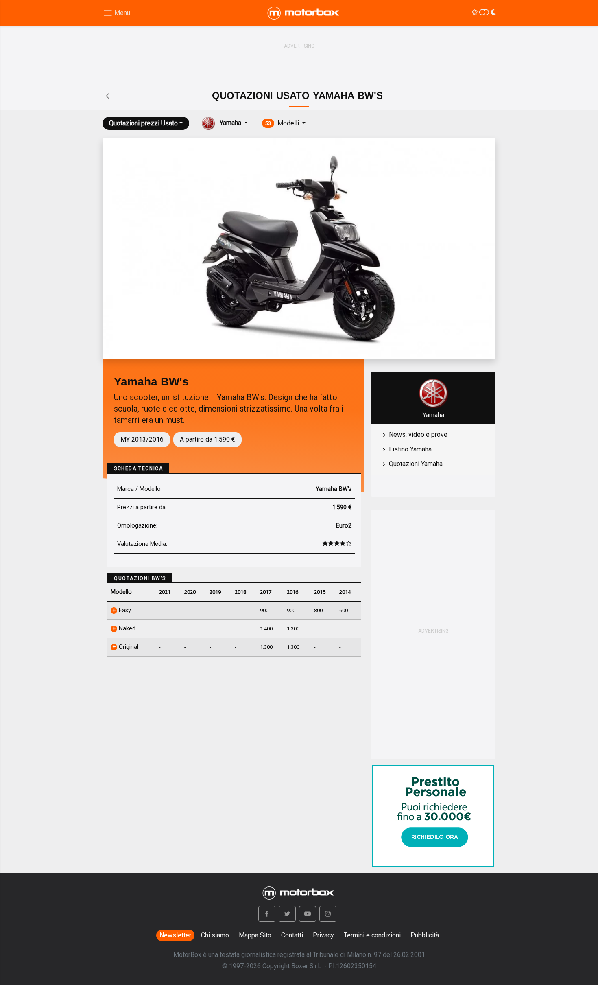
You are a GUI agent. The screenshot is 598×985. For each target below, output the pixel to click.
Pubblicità (424, 935)
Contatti (292, 935)
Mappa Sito (255, 935)
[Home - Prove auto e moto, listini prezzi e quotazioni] (303, 13)
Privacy (323, 935)
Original (127, 647)
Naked (126, 628)
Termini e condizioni (372, 935)
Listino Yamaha (410, 449)
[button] (266, 914)
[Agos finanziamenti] (433, 812)
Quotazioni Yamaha (416, 464)
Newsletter (175, 935)
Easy (124, 610)
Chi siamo (215, 935)
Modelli (283, 123)
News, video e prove (418, 434)
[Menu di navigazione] (116, 13)
